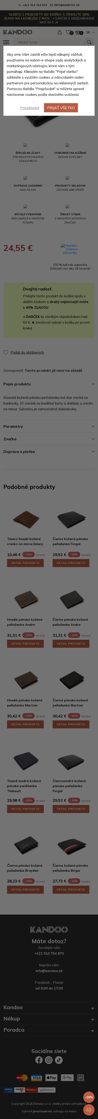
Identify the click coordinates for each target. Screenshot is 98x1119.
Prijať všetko (61, 107)
